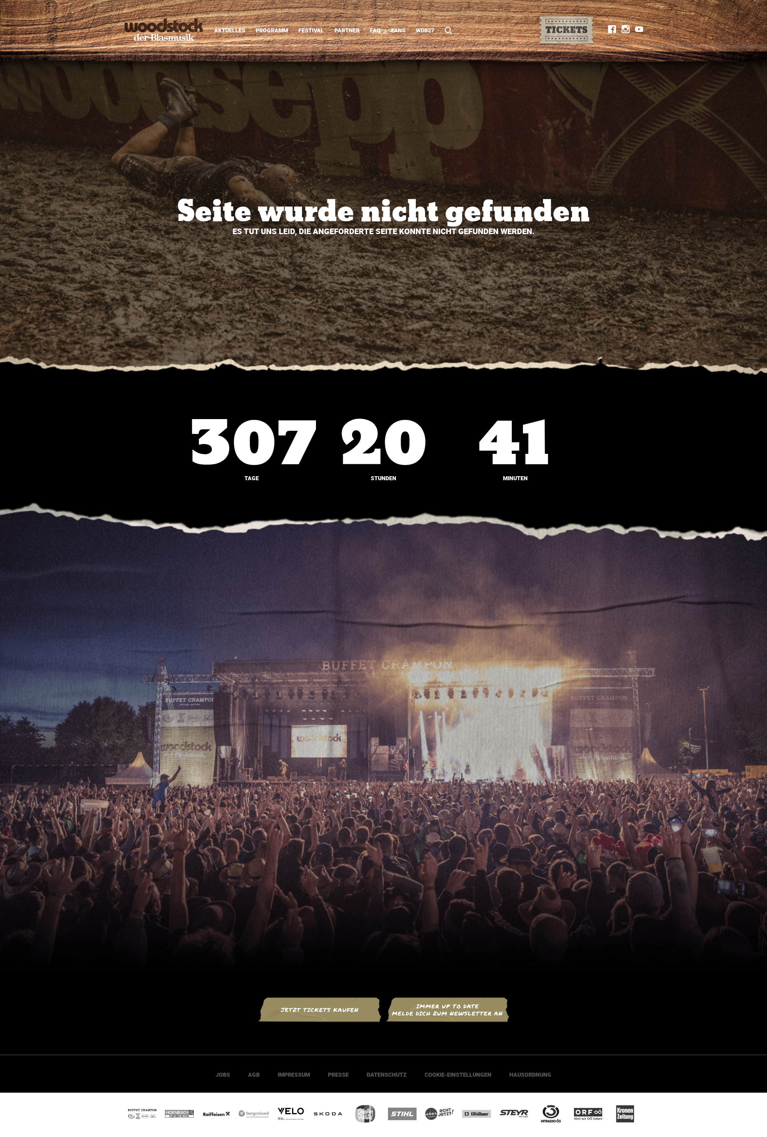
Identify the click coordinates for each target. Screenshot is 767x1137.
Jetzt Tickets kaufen (320, 1010)
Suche (445, 30)
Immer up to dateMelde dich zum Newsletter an (447, 1010)
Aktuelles (229, 30)
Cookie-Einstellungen (458, 1074)
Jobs (223, 1074)
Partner (347, 30)
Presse (338, 1074)
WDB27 (425, 30)
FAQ (375, 30)
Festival (311, 30)
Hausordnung (530, 1074)
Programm (272, 30)
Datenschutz (387, 1074)
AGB (254, 1074)
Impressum (294, 1074)
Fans (398, 30)
